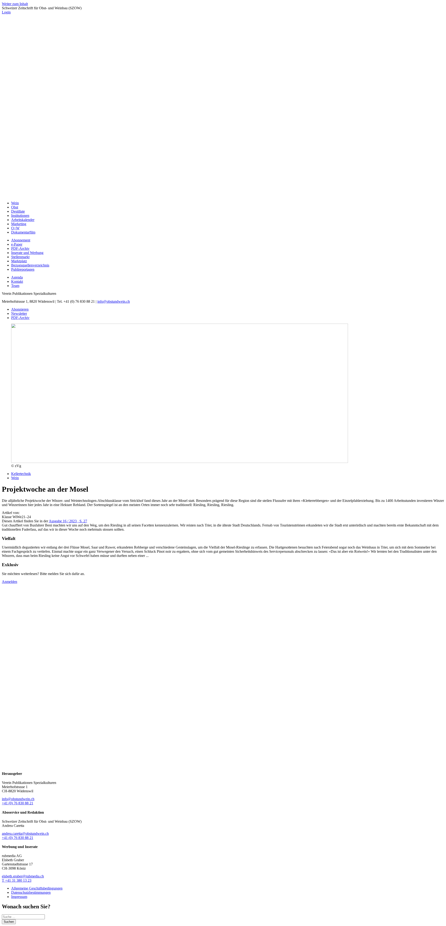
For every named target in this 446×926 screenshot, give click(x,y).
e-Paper (16, 244)
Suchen (9, 921)
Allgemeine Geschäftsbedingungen (36, 888)
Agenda (17, 277)
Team (15, 286)
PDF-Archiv (20, 248)
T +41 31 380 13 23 (16, 880)
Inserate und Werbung (27, 253)
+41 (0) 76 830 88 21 (17, 803)
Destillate (18, 211)
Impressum (19, 897)
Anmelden (9, 582)
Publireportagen (22, 269)
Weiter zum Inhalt (15, 4)
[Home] (223, 195)
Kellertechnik (21, 474)
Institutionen (20, 216)
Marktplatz (19, 261)
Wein (15, 203)
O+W (15, 228)
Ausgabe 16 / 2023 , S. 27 (68, 521)
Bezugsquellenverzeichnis (30, 265)
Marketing (18, 224)
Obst (14, 207)
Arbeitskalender (22, 220)
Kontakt (17, 281)
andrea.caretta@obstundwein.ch (25, 833)
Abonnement (20, 240)
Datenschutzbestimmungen (31, 892)
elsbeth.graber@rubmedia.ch (23, 876)
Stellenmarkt (20, 257)
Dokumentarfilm (23, 232)
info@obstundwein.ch (113, 301)
